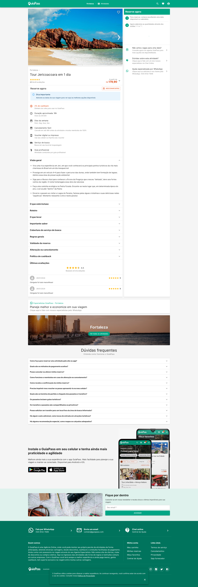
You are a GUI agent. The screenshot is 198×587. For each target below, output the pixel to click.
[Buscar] (157, 3)
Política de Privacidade (86, 576)
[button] (75, 160)
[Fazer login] (168, 3)
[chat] (166, 50)
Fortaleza (34, 70)
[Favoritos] (163, 3)
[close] (145, 579)
